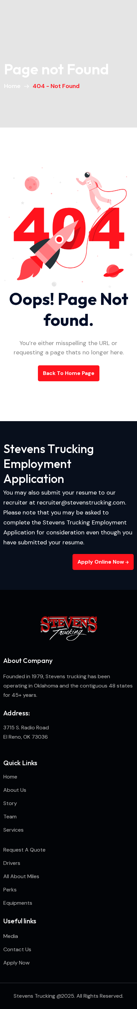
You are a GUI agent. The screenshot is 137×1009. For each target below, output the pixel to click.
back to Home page (68, 373)
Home (13, 86)
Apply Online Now (101, 561)
